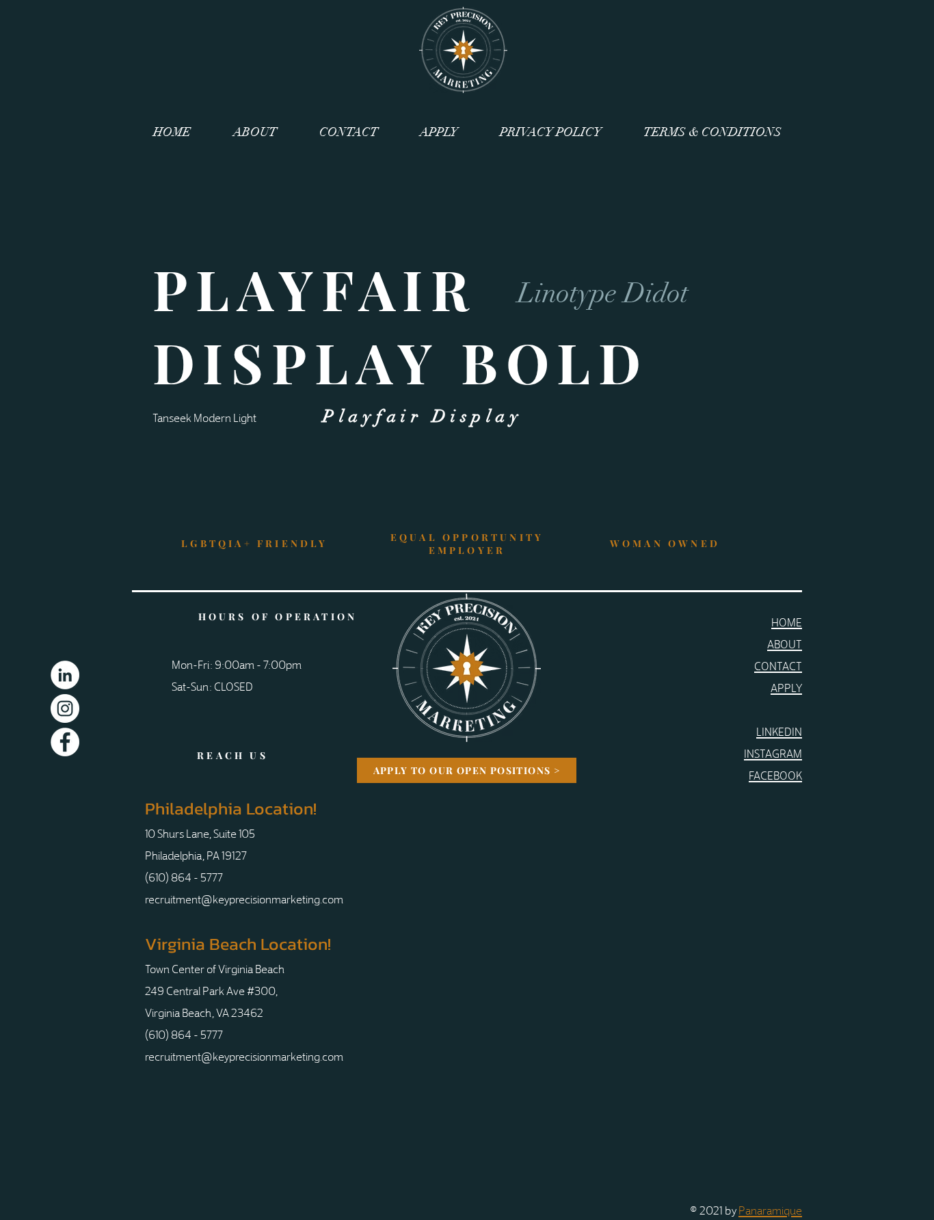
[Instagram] (65, 708)
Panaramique (770, 1209)
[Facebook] (65, 742)
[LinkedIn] (65, 675)
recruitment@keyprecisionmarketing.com (244, 898)
